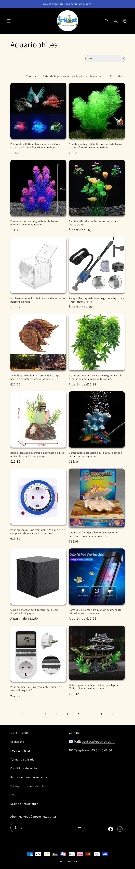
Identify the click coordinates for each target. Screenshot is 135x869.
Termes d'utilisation (23, 759)
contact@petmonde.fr (98, 741)
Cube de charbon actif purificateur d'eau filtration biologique (34, 611)
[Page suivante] (112, 714)
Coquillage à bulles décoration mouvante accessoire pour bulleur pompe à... (93, 534)
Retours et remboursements (28, 777)
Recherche (17, 741)
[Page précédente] (23, 714)
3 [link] (56, 714)
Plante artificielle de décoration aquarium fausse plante (93, 222)
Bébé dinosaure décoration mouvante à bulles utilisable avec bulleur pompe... (37, 454)
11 (100, 714)
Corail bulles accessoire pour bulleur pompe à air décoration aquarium (95, 454)
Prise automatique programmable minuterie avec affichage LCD (36, 688)
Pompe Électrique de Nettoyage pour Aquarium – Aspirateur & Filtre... (96, 300)
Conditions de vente (23, 768)
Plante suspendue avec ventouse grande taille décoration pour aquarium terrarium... (95, 377)
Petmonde (72, 861)
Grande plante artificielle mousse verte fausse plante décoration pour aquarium (95, 145)
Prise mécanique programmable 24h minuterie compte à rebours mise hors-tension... (37, 531)
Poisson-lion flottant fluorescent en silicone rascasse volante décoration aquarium (35, 145)
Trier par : (32, 76)
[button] (8, 21)
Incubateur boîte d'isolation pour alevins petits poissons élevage (37, 300)
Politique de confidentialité (28, 786)
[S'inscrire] (79, 827)
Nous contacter (20, 750)
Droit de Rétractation (24, 804)
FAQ (12, 795)
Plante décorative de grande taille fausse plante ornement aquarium (34, 222)
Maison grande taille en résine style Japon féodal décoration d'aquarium (93, 686)
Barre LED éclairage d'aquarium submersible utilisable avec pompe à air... (95, 611)
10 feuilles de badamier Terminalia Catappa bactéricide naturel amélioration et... (36, 377)
